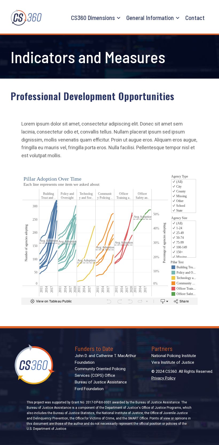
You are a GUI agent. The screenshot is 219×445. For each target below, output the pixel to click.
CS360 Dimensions (93, 17)
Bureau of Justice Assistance (101, 382)
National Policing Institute (173, 355)
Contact (195, 17)
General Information (150, 17)
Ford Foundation (89, 388)
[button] (118, 18)
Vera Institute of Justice (172, 362)
